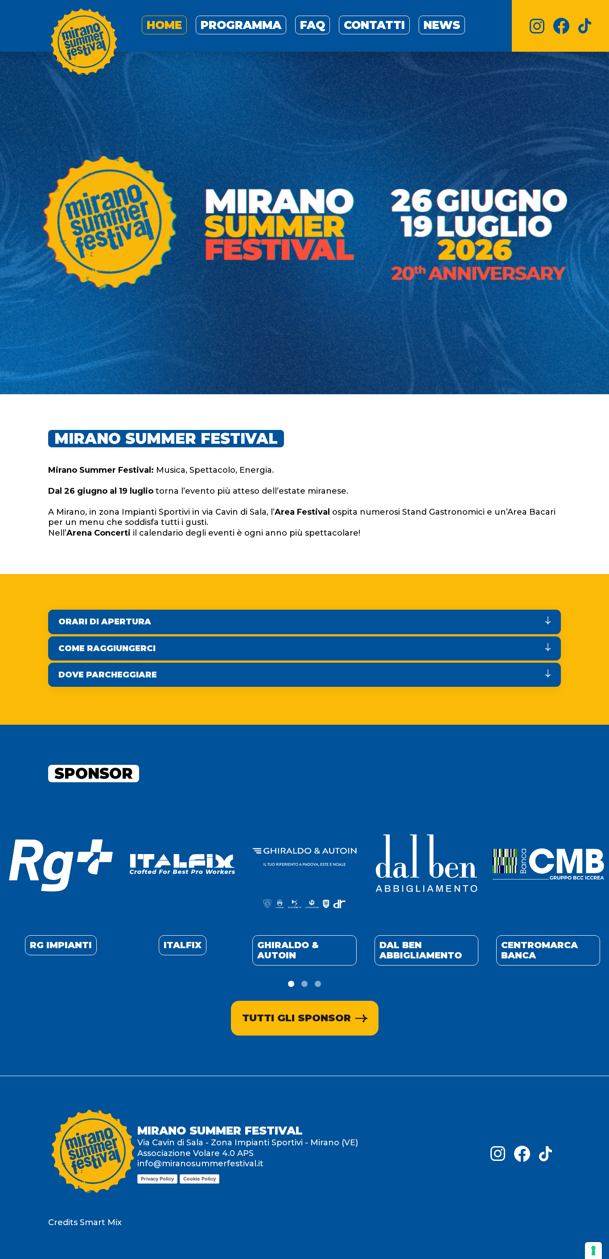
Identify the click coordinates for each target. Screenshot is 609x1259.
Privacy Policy (157, 1179)
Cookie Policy (199, 1179)
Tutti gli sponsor (296, 1018)
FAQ (312, 25)
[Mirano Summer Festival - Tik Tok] (584, 25)
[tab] (291, 984)
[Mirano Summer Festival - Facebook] (561, 26)
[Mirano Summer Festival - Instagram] (537, 26)
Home (164, 25)
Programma (241, 25)
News (442, 25)
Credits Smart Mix (85, 1222)
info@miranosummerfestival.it (200, 1163)
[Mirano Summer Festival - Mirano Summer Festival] (83, 44)
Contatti (374, 25)
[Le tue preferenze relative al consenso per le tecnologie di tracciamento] (593, 1250)
